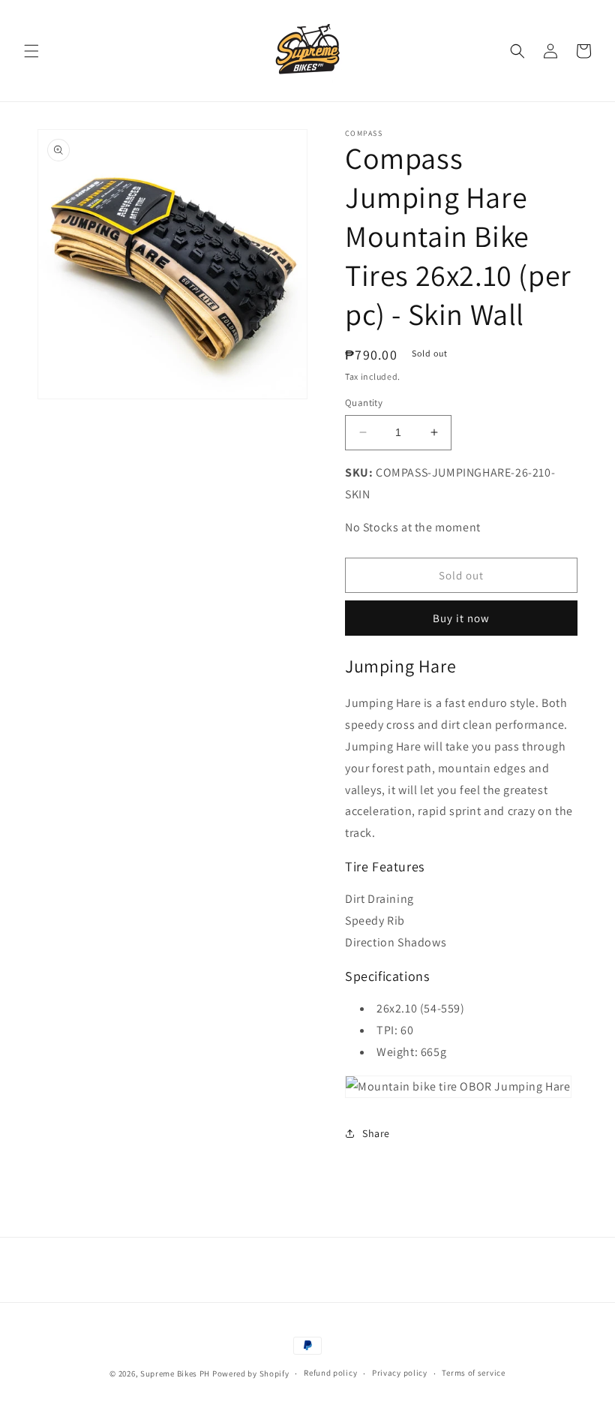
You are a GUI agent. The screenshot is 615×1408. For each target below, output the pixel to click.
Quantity (363, 402)
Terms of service (473, 1372)
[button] (31, 51)
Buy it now (461, 618)
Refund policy (330, 1372)
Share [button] (376, 1133)
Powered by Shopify (251, 1373)
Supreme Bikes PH (175, 1373)
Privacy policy (400, 1372)
